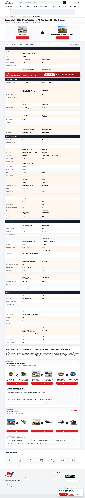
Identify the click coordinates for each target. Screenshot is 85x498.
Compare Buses (10, 16)
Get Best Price (23, 37)
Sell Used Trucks (27, 483)
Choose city (71, 494)
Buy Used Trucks (27, 481)
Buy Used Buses (41, 481)
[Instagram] (75, 481)
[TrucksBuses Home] (11, 474)
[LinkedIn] (78, 481)
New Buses (40, 475)
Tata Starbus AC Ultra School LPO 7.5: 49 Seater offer (67, 74)
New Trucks (26, 475)
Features (26, 44)
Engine (13, 44)
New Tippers (26, 479)
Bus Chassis (40, 479)
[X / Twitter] (66, 481)
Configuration (19, 44)
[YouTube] (72, 481)
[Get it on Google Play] (70, 476)
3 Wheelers (54, 479)
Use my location (63, 494)
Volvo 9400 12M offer (49, 74)
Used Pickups (54, 481)
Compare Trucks (27, 477)
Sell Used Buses (41, 485)
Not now (78, 494)
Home (6, 16)
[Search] (64, 2)
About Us (57, 495)
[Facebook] (69, 481)
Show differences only (74, 44)
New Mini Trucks (55, 475)
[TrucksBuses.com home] (9, 2)
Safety (31, 44)
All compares (74, 362)
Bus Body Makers (41, 483)
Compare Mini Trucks (56, 477)
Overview (8, 44)
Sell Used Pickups (55, 483)
